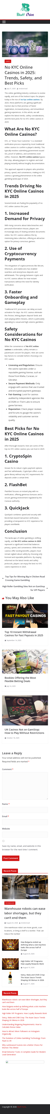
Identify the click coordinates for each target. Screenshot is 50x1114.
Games (8, 61)
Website (6, 828)
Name (6, 804)
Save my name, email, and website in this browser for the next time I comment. (21, 848)
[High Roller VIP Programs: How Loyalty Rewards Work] (10, 964)
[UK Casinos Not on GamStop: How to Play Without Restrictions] (25, 697)
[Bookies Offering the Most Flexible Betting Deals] (25, 651)
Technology (9, 903)
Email (5, 816)
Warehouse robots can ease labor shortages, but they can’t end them (24, 913)
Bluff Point (21, 1107)
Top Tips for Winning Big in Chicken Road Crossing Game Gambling (25, 578)
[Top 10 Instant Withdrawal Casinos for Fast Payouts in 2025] (25, 605)
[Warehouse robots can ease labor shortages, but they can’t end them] (25, 887)
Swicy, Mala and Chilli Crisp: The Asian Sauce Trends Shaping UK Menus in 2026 (33, 977)
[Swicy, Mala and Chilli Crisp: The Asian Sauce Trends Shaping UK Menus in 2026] (10, 979)
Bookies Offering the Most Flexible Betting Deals (20, 679)
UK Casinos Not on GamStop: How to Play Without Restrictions (24, 731)
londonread (23, 89)
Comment (7, 769)
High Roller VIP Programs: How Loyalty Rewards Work (32, 962)
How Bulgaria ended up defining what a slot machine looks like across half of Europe (33, 946)
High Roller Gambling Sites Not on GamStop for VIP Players (23, 588)
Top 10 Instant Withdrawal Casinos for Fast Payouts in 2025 (24, 633)
